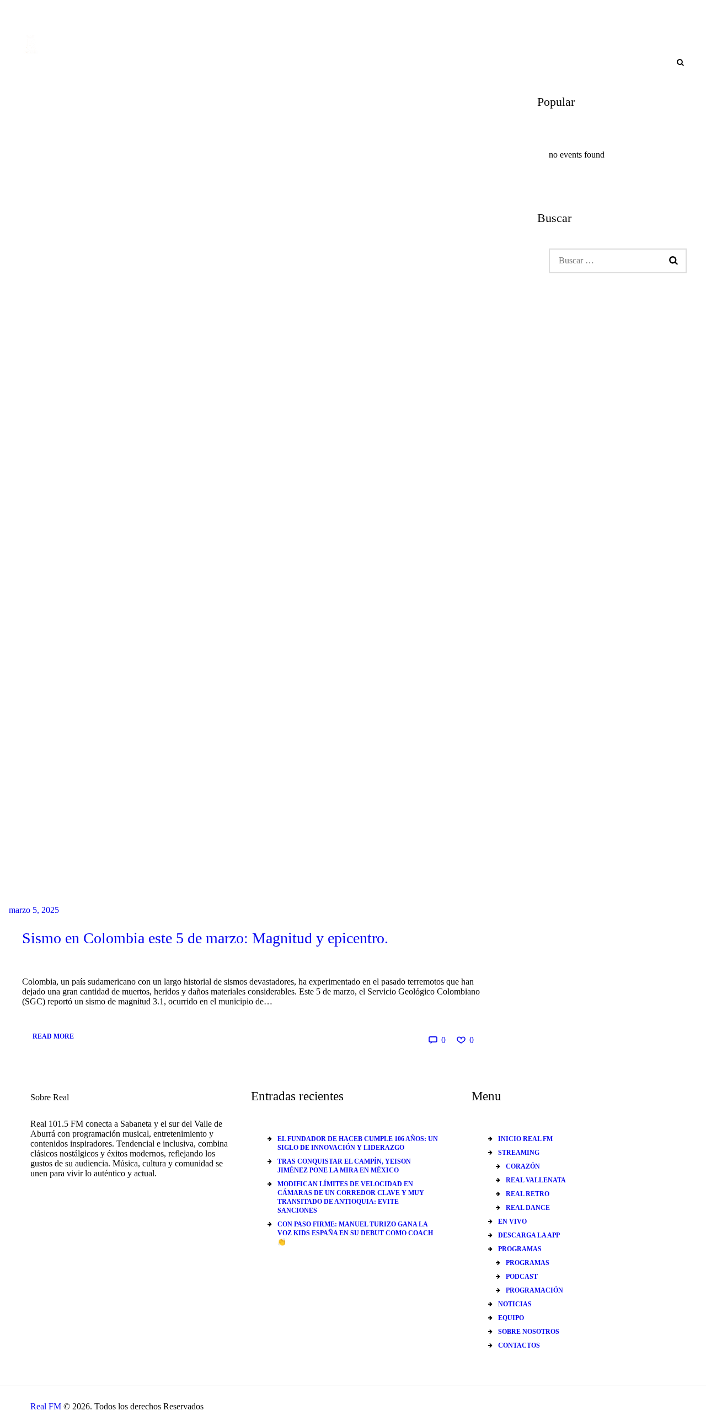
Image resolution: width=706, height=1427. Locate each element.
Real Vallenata (536, 1180)
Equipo (511, 1318)
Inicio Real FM (525, 1139)
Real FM (45, 1406)
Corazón (523, 1166)
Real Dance (528, 1208)
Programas (520, 1249)
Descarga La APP (529, 1235)
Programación (534, 1290)
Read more (53, 1036)
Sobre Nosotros (528, 1332)
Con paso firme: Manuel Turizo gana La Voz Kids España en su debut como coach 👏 (355, 1233)
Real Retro (527, 1194)
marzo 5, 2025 (34, 910)
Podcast (522, 1276)
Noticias (515, 1304)
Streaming (518, 1152)
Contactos (519, 1345)
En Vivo (512, 1221)
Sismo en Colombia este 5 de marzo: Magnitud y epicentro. (205, 938)
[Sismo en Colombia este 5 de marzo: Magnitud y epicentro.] (251, 504)
